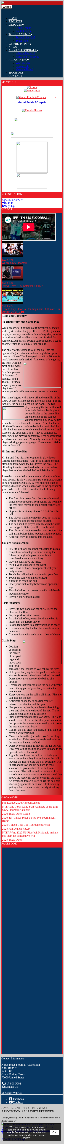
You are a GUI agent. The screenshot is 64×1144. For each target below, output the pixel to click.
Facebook (18, 1098)
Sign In (9, 202)
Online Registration (27, 1117)
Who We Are (23, 62)
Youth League (23, 31)
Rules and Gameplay (27, 56)
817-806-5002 (13, 1083)
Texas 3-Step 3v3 (25, 37)
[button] (36, 24)
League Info (22, 66)
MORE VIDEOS (11, 312)
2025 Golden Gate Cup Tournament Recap (26, 824)
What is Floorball (25, 53)
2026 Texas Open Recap (16, 813)
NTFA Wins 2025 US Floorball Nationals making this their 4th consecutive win (30, 834)
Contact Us (11, 1086)
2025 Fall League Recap (16, 828)
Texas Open (22, 40)
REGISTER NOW (12, 199)
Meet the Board (24, 69)
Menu (8, 7)
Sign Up (10, 205)
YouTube (18, 1102)
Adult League (23, 27)
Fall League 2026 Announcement (21, 802)
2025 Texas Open (12, 839)
